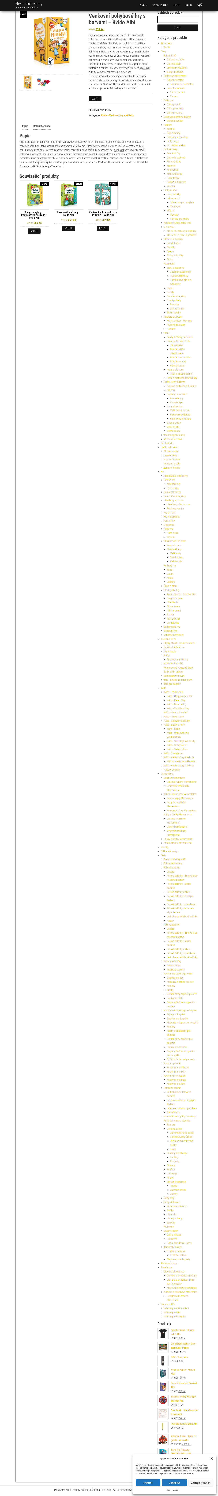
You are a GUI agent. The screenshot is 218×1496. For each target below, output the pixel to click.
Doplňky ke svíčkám (177, 394)
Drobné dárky (170, 149)
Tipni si (170, 537)
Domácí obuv (173, 243)
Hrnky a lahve (170, 190)
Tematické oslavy (173, 1247)
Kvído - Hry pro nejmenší (179, 696)
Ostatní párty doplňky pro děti (182, 994)
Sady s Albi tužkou (173, 671)
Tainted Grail (173, 618)
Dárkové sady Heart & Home (181, 386)
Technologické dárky (174, 435)
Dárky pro (168, 100)
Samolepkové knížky (174, 675)
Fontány (174, 1157)
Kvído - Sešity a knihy (174, 724)
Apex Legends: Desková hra (181, 594)
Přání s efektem (175, 369)
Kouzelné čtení (168, 639)
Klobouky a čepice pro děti (180, 981)
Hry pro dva (169, 512)
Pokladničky (173, 178)
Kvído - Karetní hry (176, 700)
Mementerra (167, 773)
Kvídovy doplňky (172, 769)
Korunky (171, 985)
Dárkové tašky (174, 63)
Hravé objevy (170, 455)
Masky (170, 990)
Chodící (170, 871)
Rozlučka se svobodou (181, 84)
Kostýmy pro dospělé (174, 1075)
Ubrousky (172, 1214)
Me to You (169, 226)
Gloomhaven (173, 606)
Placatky (174, 214)
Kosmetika (172, 169)
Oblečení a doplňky (173, 239)
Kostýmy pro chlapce (178, 1067)
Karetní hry (169, 520)
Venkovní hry (170, 630)
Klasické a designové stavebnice (180, 1292)
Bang (169, 569)
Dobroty (168, 124)
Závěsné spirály (178, 1189)
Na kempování (177, 92)
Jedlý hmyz (173, 141)
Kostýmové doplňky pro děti (178, 973)
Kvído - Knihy (173, 728)
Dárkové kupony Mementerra (181, 781)
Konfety (171, 1169)
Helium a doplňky (172, 961)
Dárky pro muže (175, 108)
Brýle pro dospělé (176, 1014)
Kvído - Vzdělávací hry (178, 708)
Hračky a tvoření (169, 447)
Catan (170, 573)
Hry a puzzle (170, 651)
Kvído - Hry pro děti (173, 692)
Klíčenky (171, 165)
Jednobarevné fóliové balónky (182, 916)
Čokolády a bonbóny (177, 137)
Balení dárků (170, 55)
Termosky (175, 206)
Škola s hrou (170, 586)
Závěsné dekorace (176, 1181)
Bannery (171, 1124)
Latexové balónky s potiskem (182, 1108)
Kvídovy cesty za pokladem (181, 761)
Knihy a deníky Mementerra (178, 814)
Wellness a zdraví (173, 439)
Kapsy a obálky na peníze (180, 337)
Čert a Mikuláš (174, 1234)
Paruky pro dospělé (177, 1047)
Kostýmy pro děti (172, 1063)
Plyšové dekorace (176, 324)
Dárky (144, 5)
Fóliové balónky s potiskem (181, 904)
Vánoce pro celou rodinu (176, 1308)
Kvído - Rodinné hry (176, 704)
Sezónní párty (171, 1230)
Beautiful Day (173, 153)
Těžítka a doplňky (176, 969)
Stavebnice (166, 1267)
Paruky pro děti (174, 998)
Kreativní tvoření (172, 459)
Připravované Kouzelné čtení (178, 667)
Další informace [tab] (42, 126)
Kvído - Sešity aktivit (177, 745)
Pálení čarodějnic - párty (179, 1243)
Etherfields (172, 602)
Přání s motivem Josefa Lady (182, 377)
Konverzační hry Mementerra (181, 810)
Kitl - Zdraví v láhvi (176, 145)
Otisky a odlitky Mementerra (178, 839)
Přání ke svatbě (178, 361)
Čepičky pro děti (175, 977)
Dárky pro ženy (174, 112)
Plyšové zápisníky (179, 275)
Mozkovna (169, 524)
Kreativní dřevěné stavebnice (182, 1287)
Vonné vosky (173, 430)
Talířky (170, 1210)
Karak (170, 577)
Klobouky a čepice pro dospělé (182, 1022)
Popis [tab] (25, 126)
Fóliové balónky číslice (178, 891)
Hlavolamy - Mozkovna (178, 504)
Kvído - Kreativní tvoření (176, 712)
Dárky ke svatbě (175, 79)
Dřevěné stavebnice (174, 1271)
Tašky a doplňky (175, 255)
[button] (211, 1458)
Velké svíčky (173, 426)
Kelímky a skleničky (177, 1206)
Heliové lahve (173, 965)
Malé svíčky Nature (179, 410)
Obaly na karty (174, 549)
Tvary (173, 1149)
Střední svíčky (174, 422)
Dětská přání (176, 345)
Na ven (173, 96)
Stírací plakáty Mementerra (178, 843)
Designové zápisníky (180, 271)
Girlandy (171, 1165)
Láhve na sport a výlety (182, 202)
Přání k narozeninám (180, 357)
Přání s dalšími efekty (181, 373)
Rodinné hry (160, 5)
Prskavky (174, 1161)
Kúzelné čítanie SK (173, 663)
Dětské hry (169, 480)
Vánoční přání (177, 365)
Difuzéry (171, 390)
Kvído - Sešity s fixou (177, 749)
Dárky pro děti (174, 104)
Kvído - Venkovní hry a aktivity (117, 115)
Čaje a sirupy (173, 133)
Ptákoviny (169, 1226)
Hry (162, 471)
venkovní (145, 55)
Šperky (170, 251)
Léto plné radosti (175, 88)
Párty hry (168, 528)
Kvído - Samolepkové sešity (181, 741)
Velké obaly (176, 561)
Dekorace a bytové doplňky (177, 116)
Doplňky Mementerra (174, 777)
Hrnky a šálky (173, 194)
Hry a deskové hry (29, 4)
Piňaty (170, 1177)
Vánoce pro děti (172, 1312)
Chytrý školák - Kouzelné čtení (179, 643)
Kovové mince (174, 545)
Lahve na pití (173, 198)
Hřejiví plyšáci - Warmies (179, 320)
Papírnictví (169, 263)
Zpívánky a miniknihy (177, 659)
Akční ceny (166, 43)
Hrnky (177, 5)
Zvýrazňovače (177, 308)
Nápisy (170, 920)
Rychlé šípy (173, 488)
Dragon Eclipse (174, 598)
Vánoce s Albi (168, 1304)
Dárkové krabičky (175, 59)
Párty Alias (172, 532)
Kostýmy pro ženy (176, 1083)
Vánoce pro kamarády (175, 1316)
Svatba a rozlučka (176, 1251)
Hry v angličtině (171, 516)
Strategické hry (171, 590)
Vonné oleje (176, 402)
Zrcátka (171, 186)
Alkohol (170, 128)
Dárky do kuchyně (176, 157)
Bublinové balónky (173, 863)
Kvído (163, 688)
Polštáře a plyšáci (173, 316)
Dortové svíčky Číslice (181, 1136)
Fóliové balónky (171, 867)
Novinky (164, 847)
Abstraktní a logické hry (176, 475)
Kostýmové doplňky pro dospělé (180, 1010)
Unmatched (173, 622)
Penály (170, 292)
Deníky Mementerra (177, 826)
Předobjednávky (169, 1263)
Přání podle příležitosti (178, 341)
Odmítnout (174, 1482)
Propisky (174, 304)
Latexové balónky (172, 1087)
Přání (188, 5)
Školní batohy (174, 312)
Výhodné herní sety (174, 634)
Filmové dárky (174, 161)
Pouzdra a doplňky (176, 296)
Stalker (170, 614)
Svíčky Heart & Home (174, 381)
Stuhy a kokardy (175, 71)
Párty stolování (171, 1202)
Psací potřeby (174, 300)
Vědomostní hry (172, 626)
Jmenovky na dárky (177, 67)
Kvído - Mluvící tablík (174, 716)
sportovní (145, 68)
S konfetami (173, 1112)
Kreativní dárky (174, 173)
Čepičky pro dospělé (177, 1018)
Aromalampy (176, 398)
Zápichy (171, 1222)
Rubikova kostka (175, 508)
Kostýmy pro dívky (176, 1071)
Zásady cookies (173, 1490)
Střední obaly (177, 557)
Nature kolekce (174, 406)
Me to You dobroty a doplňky (181, 230)
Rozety (173, 1185)
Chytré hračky (171, 451)
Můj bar (170, 210)
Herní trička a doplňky (175, 496)
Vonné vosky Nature (180, 418)
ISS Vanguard (174, 610)
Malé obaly (175, 553)
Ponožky (171, 247)
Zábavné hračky (172, 467)
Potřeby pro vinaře (179, 218)
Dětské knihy (167, 443)
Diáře (169, 288)
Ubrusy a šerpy (174, 1218)
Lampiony (172, 1173)
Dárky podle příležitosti (175, 75)
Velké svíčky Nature (180, 414)
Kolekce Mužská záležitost (177, 222)
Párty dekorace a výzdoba (177, 1120)
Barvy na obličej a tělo (175, 859)
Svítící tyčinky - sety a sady (181, 1059)
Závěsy (173, 1193)
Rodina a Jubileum (176, 182)
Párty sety (169, 1198)
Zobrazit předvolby (200, 1482)
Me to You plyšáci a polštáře (181, 235)
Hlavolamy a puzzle (173, 500)
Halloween (172, 1238)
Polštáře (171, 329)
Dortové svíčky (174, 1128)
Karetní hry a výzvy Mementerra (180, 794)
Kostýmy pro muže (176, 1079)
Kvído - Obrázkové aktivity (177, 720)
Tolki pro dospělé (172, 683)
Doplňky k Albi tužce (174, 647)
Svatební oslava (178, 1255)
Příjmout (148, 1482)
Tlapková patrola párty (178, 1259)
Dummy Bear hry (172, 492)
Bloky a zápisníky (175, 267)
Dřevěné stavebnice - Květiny (182, 1275)
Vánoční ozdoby (175, 120)
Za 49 (166, 47)
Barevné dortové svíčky (182, 1132)
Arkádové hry (173, 483)
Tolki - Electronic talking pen (178, 679)
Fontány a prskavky (177, 1153)
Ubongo (171, 581)
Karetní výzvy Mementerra (180, 798)
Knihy (166, 655)
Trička (170, 259)
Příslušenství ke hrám (175, 541)
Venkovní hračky (172, 463)
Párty (163, 855)
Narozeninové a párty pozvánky (180, 1116)
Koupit (95, 98)
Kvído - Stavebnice (173, 753)
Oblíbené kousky (169, 851)
